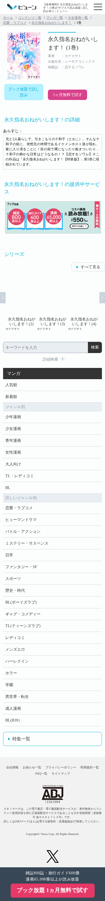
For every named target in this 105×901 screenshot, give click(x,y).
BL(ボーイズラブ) (21, 602)
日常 (9, 555)
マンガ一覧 (54, 18)
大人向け (13, 464)
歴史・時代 (15, 590)
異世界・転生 (17, 697)
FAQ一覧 (41, 773)
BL (7, 488)
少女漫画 (13, 429)
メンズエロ (15, 649)
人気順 (11, 385)
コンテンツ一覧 (29, 18)
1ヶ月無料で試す (67, 95)
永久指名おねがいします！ (51, 23)
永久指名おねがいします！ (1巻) (73, 43)
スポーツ (13, 579)
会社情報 (12, 767)
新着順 (11, 397)
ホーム (8, 18)
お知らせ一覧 (32, 767)
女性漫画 (13, 452)
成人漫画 (13, 708)
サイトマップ (61, 773)
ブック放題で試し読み (23, 92)
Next (102, 297)
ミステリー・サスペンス (26, 543)
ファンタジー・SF (21, 567)
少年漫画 (13, 417)
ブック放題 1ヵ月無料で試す (52, 890)
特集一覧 (21, 738)
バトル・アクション (23, 531)
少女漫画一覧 (78, 18)
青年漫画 (13, 440)
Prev (3, 297)
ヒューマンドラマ (21, 520)
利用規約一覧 (89, 767)
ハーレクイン (17, 661)
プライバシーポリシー (60, 767)
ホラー (11, 673)
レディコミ (15, 638)
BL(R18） (13, 720)
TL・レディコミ (19, 476)
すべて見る (90, 267)
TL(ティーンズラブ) (23, 626)
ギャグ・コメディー (23, 614)
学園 (9, 685)
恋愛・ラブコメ (15, 23)
